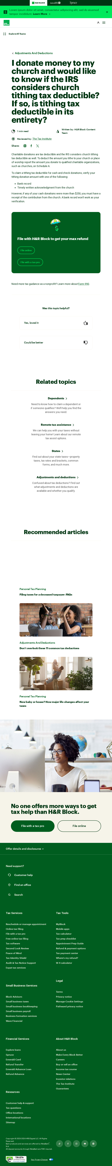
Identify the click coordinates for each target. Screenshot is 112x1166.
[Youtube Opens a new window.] (84, 1143)
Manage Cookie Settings (69, 1001)
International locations (18, 1117)
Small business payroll (18, 1011)
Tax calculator (63, 933)
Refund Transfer (14, 1064)
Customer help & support (20, 1103)
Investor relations (65, 1079)
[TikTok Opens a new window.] (59, 1143)
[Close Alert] (107, 12)
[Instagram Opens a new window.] (76, 1143)
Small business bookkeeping (21, 1006)
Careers (60, 1059)
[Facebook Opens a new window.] (67, 1143)
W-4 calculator (64, 962)
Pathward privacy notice (69, 1006)
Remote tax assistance (56, 424)
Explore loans (13, 1049)
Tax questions (13, 1107)
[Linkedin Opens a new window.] (93, 1143)
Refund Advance (15, 1074)
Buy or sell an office (66, 1064)
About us (61, 1049)
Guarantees (62, 1088)
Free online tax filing (17, 938)
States (56, 451)
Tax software (13, 943)
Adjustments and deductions (56, 477)
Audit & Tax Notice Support (21, 962)
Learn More (40, 14)
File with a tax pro (30, 262)
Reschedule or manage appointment (26, 924)
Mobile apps (62, 928)
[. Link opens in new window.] (16, 1159)
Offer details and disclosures (23, 848)
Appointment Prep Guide (70, 943)
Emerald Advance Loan (18, 1069)
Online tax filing (14, 928)
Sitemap (10, 1122)
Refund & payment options (71, 948)
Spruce (10, 1054)
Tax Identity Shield (16, 957)
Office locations (14, 1112)
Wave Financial (14, 1020)
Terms (59, 991)
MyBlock (60, 924)
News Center (63, 1074)
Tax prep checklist (66, 938)
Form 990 (83, 283)
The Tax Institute (42, 138)
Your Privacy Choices (39, 1159)
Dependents (56, 398)
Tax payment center (67, 953)
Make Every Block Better (69, 1054)
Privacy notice (64, 996)
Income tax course (66, 1069)
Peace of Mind (14, 953)
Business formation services (21, 1016)
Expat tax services (16, 967)
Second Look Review (17, 948)
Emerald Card (13, 1059)
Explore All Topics (17, 34)
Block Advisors (14, 996)
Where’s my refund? (67, 957)
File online (26, 250)
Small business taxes (17, 1001)
